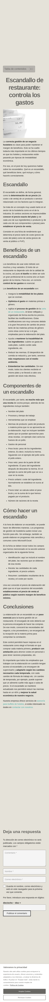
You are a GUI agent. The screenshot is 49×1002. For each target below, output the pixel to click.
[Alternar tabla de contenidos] (30, 69)
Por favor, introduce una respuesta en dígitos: (23, 897)
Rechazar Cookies (24, 997)
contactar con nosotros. (22, 707)
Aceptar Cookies (24, 991)
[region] (24, 983)
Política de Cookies (17, 985)
